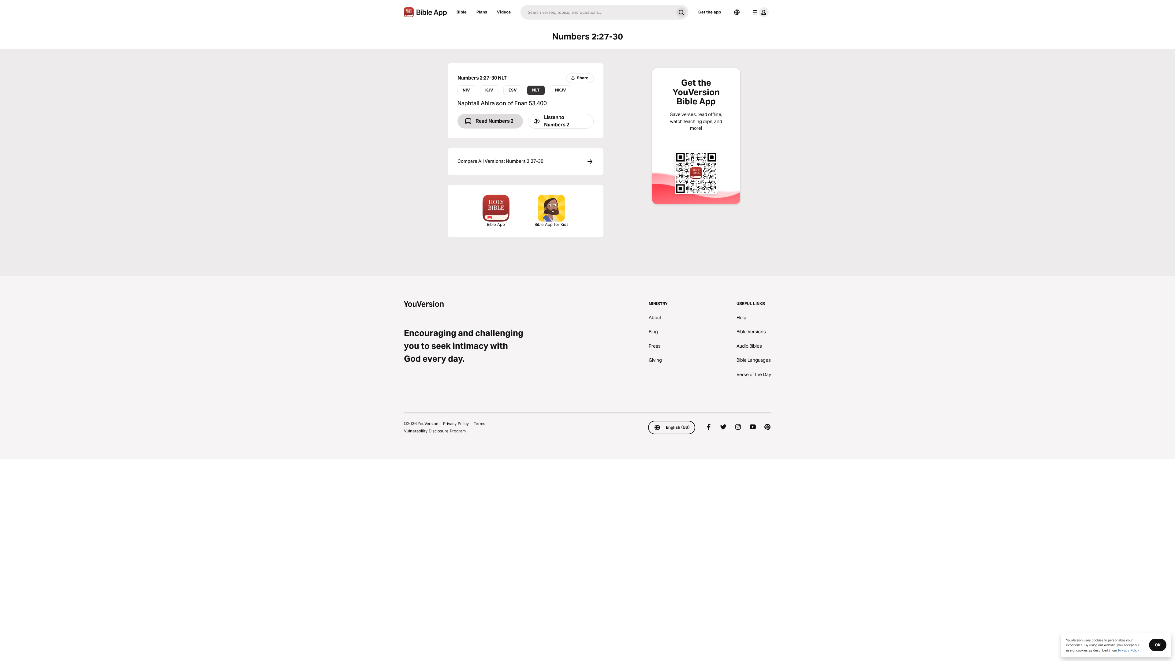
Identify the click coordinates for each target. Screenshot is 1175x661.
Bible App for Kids (552, 224)
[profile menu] (759, 12)
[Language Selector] (737, 12)
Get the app (709, 11)
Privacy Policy (456, 423)
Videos (504, 11)
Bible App (496, 224)
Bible (462, 11)
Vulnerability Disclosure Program (435, 430)
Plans (481, 11)
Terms (479, 423)
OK (1158, 644)
